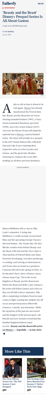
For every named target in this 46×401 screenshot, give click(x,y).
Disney (27, 108)
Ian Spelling (9, 31)
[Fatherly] (9, 4)
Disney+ (21, 134)
